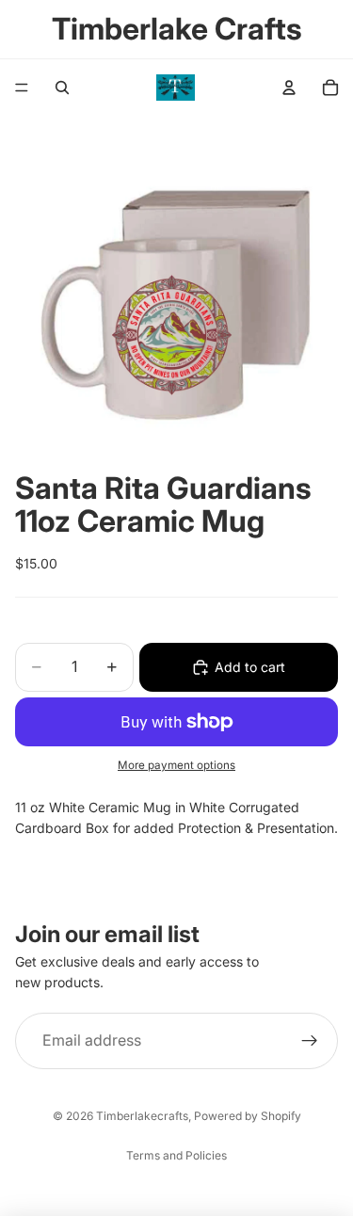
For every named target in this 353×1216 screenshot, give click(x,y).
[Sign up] (309, 1040)
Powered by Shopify (247, 1116)
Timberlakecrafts (142, 1116)
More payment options (176, 765)
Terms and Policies (176, 1155)
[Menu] (21, 87)
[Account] (289, 87)
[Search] (62, 87)
